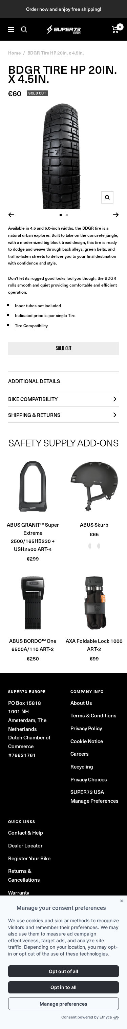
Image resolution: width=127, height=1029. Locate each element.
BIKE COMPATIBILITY (33, 399)
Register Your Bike (29, 858)
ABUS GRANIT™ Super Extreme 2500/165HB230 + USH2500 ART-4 (33, 537)
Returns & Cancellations (24, 875)
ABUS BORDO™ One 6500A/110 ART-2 (32, 645)
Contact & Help (25, 832)
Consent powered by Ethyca (86, 1017)
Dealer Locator (25, 845)
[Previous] (11, 214)
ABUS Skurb (94, 524)
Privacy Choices (88, 779)
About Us (81, 703)
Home (14, 52)
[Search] (24, 29)
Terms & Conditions (93, 715)
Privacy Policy (86, 728)
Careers (79, 753)
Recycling (81, 766)
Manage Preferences (94, 800)
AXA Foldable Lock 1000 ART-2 (94, 645)
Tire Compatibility (31, 325)
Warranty (18, 892)
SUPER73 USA (87, 792)
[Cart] (115, 29)
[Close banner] (123, 900)
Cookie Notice (86, 741)
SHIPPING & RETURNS (34, 415)
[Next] (116, 214)
